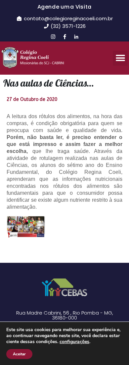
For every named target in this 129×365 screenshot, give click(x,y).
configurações (74, 342)
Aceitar (19, 354)
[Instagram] (53, 36)
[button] (120, 58)
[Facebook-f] (64, 36)
